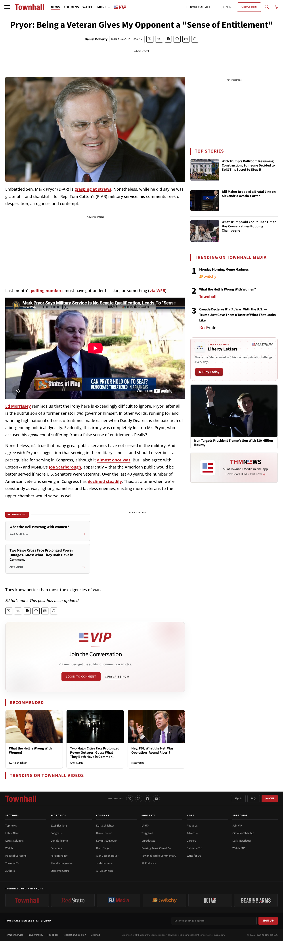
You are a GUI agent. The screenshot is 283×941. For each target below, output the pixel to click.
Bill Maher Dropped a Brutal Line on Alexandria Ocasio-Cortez (249, 194)
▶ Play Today (209, 372)
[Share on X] (149, 39)
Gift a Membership (243, 833)
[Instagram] (138, 798)
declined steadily (105, 481)
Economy (56, 848)
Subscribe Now (117, 677)
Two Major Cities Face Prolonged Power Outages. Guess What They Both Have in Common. (94, 752)
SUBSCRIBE (249, 7)
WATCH (88, 7)
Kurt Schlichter (18, 763)
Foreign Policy (59, 856)
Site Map (95, 935)
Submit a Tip (194, 848)
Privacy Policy (35, 935)
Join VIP (269, 798)
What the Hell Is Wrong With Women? (30, 750)
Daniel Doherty (96, 39)
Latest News (12, 833)
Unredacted (148, 841)
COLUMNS (71, 7)
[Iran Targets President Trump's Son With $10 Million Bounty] (234, 410)
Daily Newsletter (241, 841)
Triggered (147, 833)
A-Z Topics (58, 815)
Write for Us (194, 856)
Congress (56, 833)
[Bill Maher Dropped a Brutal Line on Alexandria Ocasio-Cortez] (204, 200)
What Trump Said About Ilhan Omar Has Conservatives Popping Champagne (249, 226)
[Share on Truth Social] (159, 39)
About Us (192, 826)
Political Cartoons (15, 856)
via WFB (157, 290)
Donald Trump (59, 841)
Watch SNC (238, 848)
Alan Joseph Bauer (107, 856)
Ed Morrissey (18, 406)
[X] (129, 798)
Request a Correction (74, 935)
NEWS (55, 7)
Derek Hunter (104, 833)
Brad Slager (103, 848)
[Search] (267, 7)
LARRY (145, 826)
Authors (10, 871)
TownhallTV (12, 863)
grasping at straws (93, 189)
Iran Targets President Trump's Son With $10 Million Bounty (233, 443)
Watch (9, 848)
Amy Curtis (76, 763)
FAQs (253, 798)
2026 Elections (59, 826)
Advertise (192, 833)
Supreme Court (60, 871)
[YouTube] (156, 798)
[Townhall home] (20, 799)
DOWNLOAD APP (198, 7)
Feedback (53, 935)
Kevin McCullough (106, 841)
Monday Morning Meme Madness (224, 269)
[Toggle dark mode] (276, 7)
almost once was (113, 460)
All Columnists (104, 871)
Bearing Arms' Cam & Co (156, 848)
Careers (191, 841)
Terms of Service (14, 935)
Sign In (238, 798)
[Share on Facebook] (168, 39)
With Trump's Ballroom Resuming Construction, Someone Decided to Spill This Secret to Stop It (248, 165)
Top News (11, 826)
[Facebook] (147, 798)
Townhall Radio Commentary (159, 856)
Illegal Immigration (62, 863)
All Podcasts (149, 863)
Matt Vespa (137, 763)
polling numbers (47, 290)
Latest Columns (14, 841)
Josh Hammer (104, 863)
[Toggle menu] (7, 7)
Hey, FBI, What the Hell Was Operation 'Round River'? (152, 750)
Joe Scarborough (65, 467)
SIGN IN (225, 7)
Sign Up (268, 921)
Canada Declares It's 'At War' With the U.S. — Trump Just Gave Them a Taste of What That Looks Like (237, 315)
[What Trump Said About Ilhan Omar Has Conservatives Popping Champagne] (204, 231)
